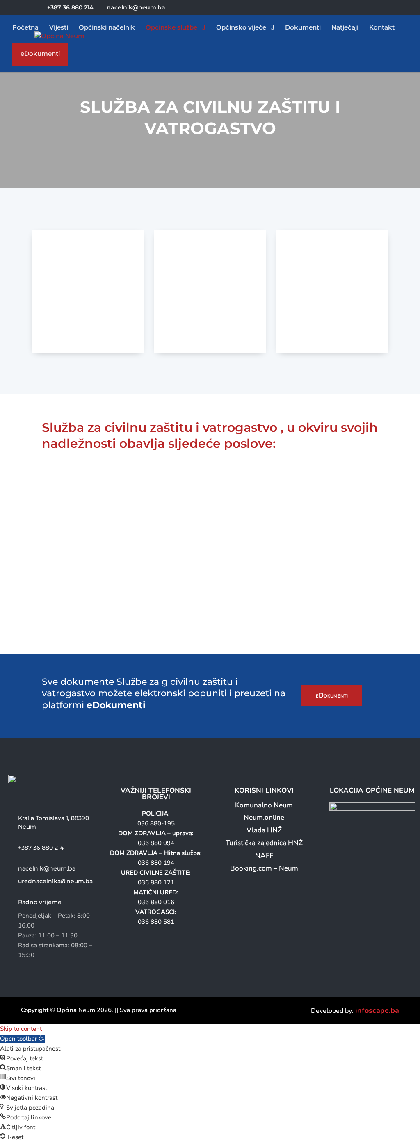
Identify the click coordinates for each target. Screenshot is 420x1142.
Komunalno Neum (264, 805)
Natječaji (344, 28)
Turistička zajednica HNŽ (264, 843)
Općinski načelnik (107, 28)
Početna (25, 28)
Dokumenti (303, 28)
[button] (22, 1039)
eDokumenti (40, 55)
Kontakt (382, 28)
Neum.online (264, 817)
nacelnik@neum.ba (46, 868)
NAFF (264, 855)
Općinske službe (171, 28)
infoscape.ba (377, 1010)
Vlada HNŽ (264, 830)
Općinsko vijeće (241, 28)
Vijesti (58, 28)
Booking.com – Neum (264, 868)
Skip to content (21, 1029)
